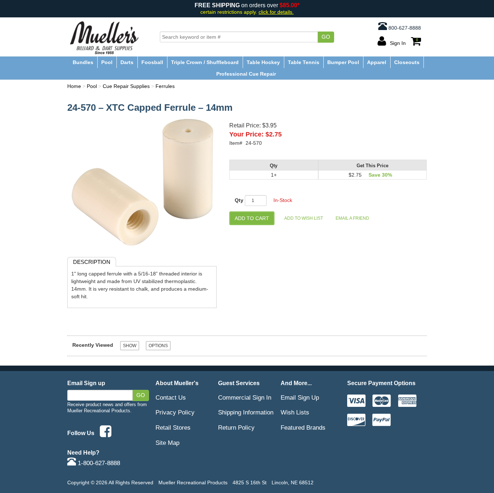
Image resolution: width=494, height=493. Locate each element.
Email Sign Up (300, 397)
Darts (126, 62)
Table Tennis (303, 62)
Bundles (83, 62)
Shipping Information (245, 412)
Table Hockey (263, 62)
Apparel (376, 62)
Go (325, 37)
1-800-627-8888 (98, 463)
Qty (239, 200)
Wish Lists (295, 412)
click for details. (276, 12)
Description (91, 262)
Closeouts (407, 62)
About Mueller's (177, 383)
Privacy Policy (175, 412)
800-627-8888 (404, 28)
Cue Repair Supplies (126, 86)
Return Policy (236, 427)
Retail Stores (173, 427)
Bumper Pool (343, 62)
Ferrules (165, 86)
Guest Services (239, 383)
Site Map (167, 442)
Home (74, 86)
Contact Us (171, 397)
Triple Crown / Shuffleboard (205, 62)
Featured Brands (303, 427)
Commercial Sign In (244, 397)
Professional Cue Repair (246, 74)
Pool (106, 62)
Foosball (152, 62)
